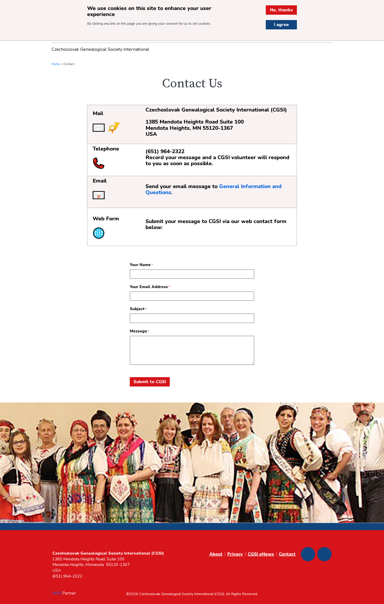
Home (56, 64)
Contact (287, 554)
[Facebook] (308, 554)
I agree (281, 25)
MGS (56, 593)
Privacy (235, 554)
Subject (137, 308)
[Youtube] (324, 554)
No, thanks (281, 10)
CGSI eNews (261, 554)
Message (138, 331)
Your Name (140, 264)
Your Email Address (149, 286)
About (215, 554)
